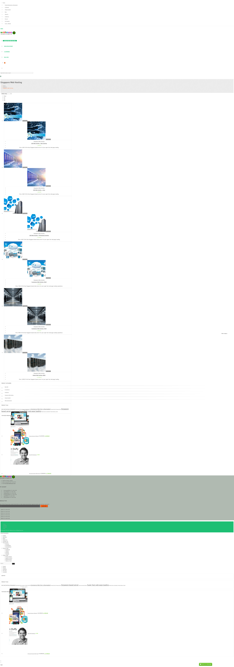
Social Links (5, 548)
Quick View (24, 120)
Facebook (7, 549)
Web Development (8, 400)
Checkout (5, 493)
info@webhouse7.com (10, 483)
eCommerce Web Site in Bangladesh (41, 409)
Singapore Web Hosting (39, 141)
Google (7, 552)
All (4, 100)
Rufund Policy (8, 559)
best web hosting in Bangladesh (8, 409)
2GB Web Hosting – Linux (39, 190)
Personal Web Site (53, 409)
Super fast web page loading (30, 411)
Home (4, 2)
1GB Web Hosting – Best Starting (39, 143)
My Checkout (7, 21)
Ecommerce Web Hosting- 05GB (39, 282)
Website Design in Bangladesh (45, 411)
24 (4, 99)
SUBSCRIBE (44, 506)
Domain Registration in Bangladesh (11, 5)
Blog (6, 12)
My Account (6, 490)
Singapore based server (70, 585)
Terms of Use (8, 561)
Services (5, 497)
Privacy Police (8, 556)
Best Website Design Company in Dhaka (21, 585)
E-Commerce (7, 389)
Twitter (7, 551)
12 (4, 97)
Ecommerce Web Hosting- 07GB (39, 328)
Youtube (7, 554)
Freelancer (7, 7)
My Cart (6, 18)
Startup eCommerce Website (83, 585)
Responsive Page (58, 409)
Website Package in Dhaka (54, 411)
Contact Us (7, 16)
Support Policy (8, 558)
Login (5, 496)
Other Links (5, 555)
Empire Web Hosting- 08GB (39, 375)
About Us (6, 14)
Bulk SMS (6, 386)
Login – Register (8, 23)
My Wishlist (6, 494)
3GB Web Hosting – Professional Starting (39, 235)
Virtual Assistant (8, 9)
